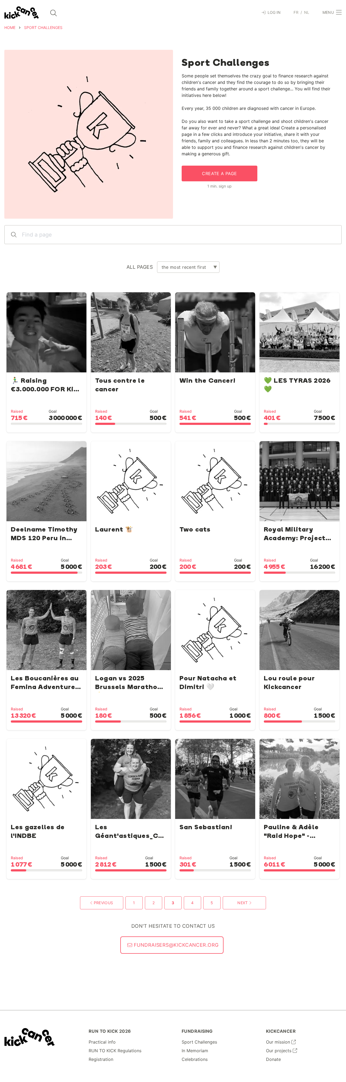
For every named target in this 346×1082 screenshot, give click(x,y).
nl (307, 12)
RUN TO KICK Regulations (115, 1050)
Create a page (219, 173)
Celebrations (195, 1059)
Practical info (102, 1042)
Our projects (279, 1050)
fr (296, 12)
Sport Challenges (199, 1042)
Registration (101, 1059)
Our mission (278, 1042)
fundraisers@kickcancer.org (175, 945)
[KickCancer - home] (21, 12)
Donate (273, 1059)
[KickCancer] (29, 1037)
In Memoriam (195, 1050)
